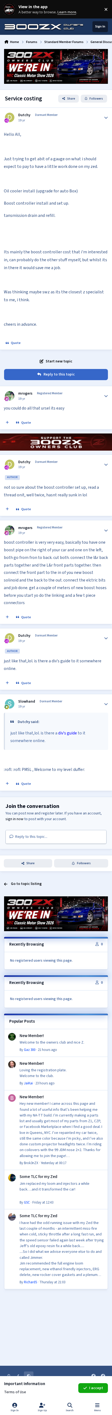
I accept (96, 1388)
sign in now (14, 819)
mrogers (25, 393)
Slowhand (26, 701)
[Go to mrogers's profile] (9, 396)
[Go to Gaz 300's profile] (12, 1037)
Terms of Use (15, 1392)
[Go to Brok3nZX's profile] (12, 1098)
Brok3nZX (31, 1163)
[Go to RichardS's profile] (12, 1217)
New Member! (32, 1036)
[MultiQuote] (7, 422)
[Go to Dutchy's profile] (9, 117)
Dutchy (24, 115)
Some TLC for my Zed (38, 1177)
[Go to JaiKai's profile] (12, 1064)
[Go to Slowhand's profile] (9, 704)
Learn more (10, 9)
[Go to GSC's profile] (12, 1178)
